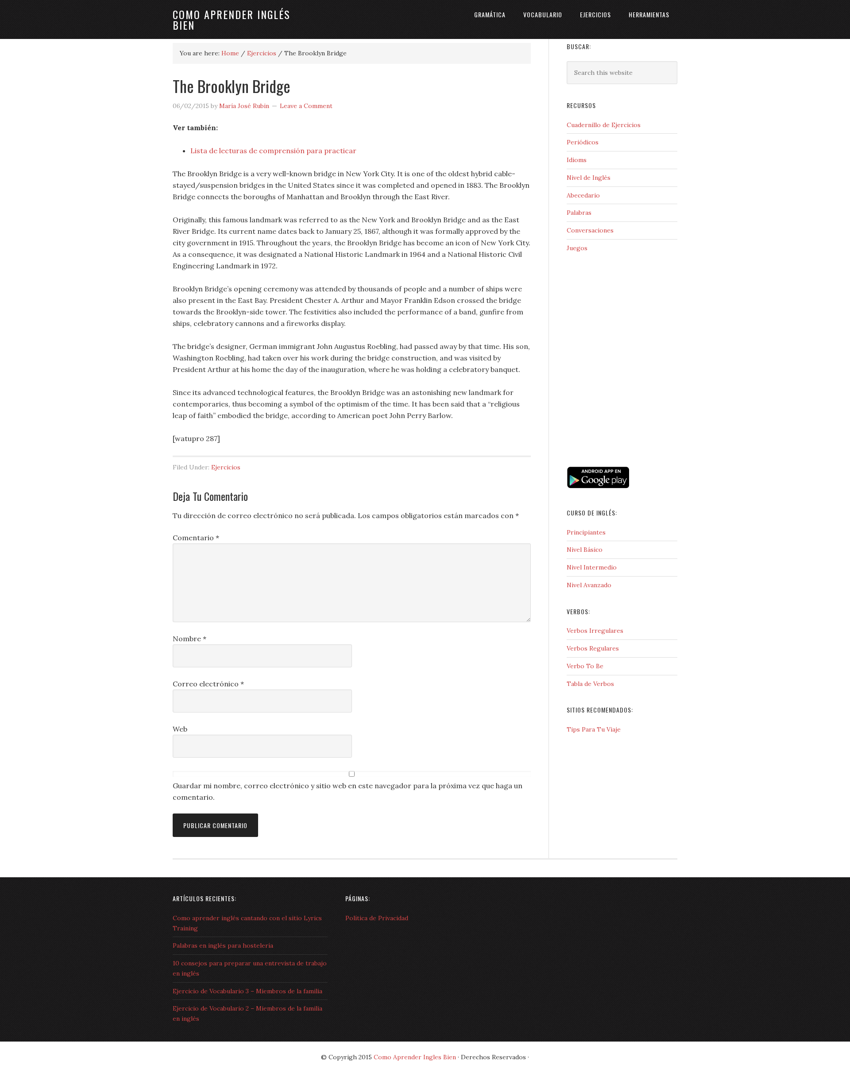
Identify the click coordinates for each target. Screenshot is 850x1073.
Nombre (189, 638)
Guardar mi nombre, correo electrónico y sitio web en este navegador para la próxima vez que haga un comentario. (347, 791)
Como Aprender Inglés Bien (231, 19)
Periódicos (583, 142)
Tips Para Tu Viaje (594, 729)
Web (180, 728)
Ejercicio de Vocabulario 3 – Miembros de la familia (247, 991)
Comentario (196, 537)
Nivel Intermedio (592, 567)
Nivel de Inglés (588, 178)
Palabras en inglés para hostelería (223, 945)
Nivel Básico (585, 550)
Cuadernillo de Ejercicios (604, 125)
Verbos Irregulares (595, 631)
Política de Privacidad (376, 918)
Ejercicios (225, 467)
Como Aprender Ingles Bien (415, 1057)
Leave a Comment (306, 106)
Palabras (579, 213)
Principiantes (586, 532)
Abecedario (583, 195)
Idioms (577, 160)
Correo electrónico (208, 683)
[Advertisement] (611, 425)
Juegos (577, 248)
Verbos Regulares (593, 648)
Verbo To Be (585, 666)
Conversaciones (590, 230)
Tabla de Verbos (590, 684)
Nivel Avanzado (589, 585)
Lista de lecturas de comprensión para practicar (273, 150)
